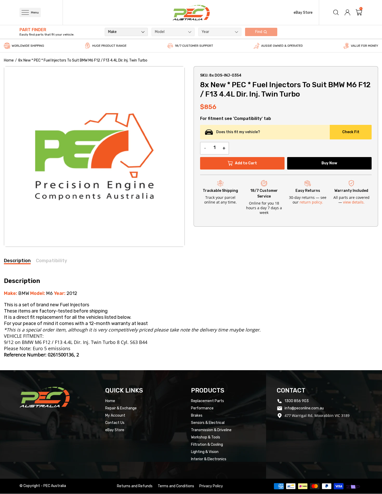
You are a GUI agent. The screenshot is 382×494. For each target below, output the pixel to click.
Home (9, 60)
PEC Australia (54, 486)
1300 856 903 (297, 401)
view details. (354, 202)
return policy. (311, 202)
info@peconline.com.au (304, 408)
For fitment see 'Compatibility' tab (235, 118)
